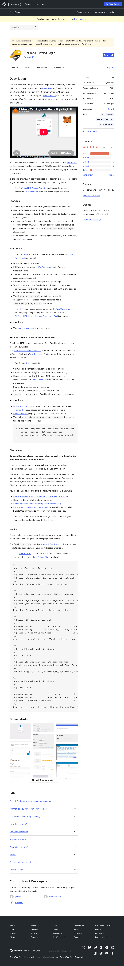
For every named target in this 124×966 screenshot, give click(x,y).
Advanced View (90, 131)
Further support (16, 870)
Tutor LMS (18, 410)
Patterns (34, 937)
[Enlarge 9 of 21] (51, 776)
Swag (77, 937)
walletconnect (108, 124)
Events (76, 930)
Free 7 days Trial (50, 316)
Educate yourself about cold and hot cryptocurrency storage (40, 496)
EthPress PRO (25, 254)
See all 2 (111, 109)
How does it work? (18, 824)
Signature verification (19, 832)
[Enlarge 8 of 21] (51, 754)
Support (110, 68)
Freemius (19, 902)
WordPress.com (102, 926)
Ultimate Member (25, 328)
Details (15, 68)
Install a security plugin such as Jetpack (31, 507)
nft (100, 124)
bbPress (99, 933)
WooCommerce (31, 191)
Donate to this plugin (92, 219)
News (12, 930)
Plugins (34, 933)
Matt (98, 930)
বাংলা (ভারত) (36, 951)
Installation (42, 68)
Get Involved (79, 926)
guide (23, 239)
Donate (78, 933)
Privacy (13, 937)
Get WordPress (112, 4)
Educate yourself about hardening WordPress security (37, 503)
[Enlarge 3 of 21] (28, 761)
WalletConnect (49, 95)
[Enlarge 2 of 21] (28, 745)
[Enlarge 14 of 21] (74, 726)
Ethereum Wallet (20, 413)
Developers (57, 933)
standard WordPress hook (52, 544)
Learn (55, 926)
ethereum (100, 119)
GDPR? (13, 854)
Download (108, 55)
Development (58, 68)
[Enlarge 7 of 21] (51, 737)
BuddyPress (101, 937)
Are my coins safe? (18, 839)
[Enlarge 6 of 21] (51, 726)
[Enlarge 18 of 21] (74, 785)
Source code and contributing (23, 862)
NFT (21, 309)
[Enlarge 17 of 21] (74, 765)
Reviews (27, 68)
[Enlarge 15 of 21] (74, 737)
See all (111, 175)
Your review (88, 175)
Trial (27, 363)
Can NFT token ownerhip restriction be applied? (31, 801)
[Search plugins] (35, 27)
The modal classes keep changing (25, 816)
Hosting (13, 933)
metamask (109, 119)
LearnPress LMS (20, 406)
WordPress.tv (59, 937)
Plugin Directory (16, 12)
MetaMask (47, 88)
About (12, 926)
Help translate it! (81, 19)
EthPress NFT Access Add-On (32, 188)
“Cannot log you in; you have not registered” (29, 809)
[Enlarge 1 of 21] (28, 726)
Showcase (35, 926)
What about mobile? (19, 847)
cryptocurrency (107, 114)
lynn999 (30, 57)
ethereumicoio (55, 897)
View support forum (91, 195)
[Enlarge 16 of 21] (74, 747)
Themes (34, 930)
